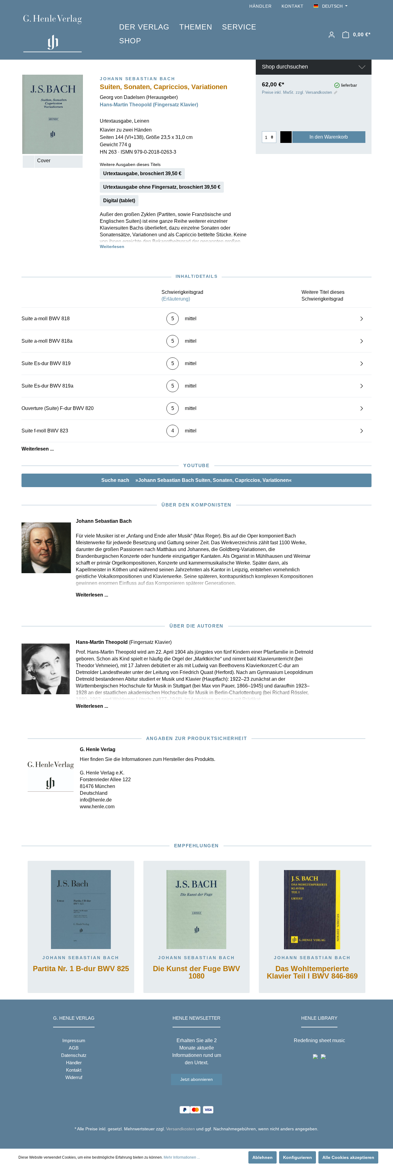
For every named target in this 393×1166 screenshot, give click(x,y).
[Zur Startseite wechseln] (62, 33)
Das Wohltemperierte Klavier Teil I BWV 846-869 (312, 972)
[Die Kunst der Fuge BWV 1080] (196, 909)
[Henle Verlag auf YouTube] (359, 6)
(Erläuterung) (175, 298)
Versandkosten (180, 1128)
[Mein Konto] (332, 35)
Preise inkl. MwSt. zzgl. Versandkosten (297, 92)
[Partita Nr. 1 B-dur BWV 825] (81, 909)
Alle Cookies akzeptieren (348, 1157)
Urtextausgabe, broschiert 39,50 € (142, 173)
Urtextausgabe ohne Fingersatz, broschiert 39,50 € (161, 187)
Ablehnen (262, 1157)
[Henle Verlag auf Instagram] (368, 6)
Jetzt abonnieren (196, 1079)
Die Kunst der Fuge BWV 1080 (196, 972)
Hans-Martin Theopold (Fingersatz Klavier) (149, 104)
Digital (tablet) (119, 200)
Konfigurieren (297, 1157)
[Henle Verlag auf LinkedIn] (201, 1140)
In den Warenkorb (328, 137)
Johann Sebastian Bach (80, 957)
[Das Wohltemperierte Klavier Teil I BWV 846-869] (312, 909)
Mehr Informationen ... (182, 1157)
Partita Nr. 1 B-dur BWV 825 (81, 969)
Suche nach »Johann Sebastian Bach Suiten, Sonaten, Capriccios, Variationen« (196, 480)
